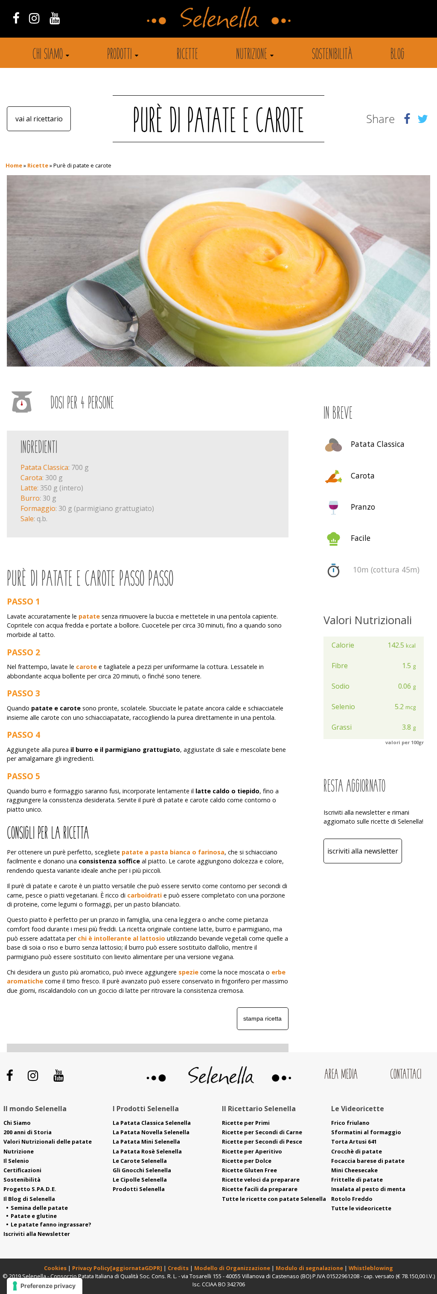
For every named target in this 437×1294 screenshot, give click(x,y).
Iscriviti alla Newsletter (362, 851)
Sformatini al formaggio (366, 1132)
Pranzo (363, 507)
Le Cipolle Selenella (140, 1179)
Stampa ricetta (262, 1018)
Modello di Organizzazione (232, 1268)
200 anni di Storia (27, 1132)
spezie (188, 972)
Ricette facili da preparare (259, 1189)
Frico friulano (350, 1123)
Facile (360, 538)
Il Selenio (16, 1161)
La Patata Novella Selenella (151, 1132)
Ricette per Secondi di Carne (262, 1132)
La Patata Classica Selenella (152, 1123)
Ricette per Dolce (246, 1161)
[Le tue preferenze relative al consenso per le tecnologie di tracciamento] (44, 1286)
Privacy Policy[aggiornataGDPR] (117, 1268)
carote (86, 667)
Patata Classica (44, 467)
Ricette (187, 55)
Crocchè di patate (356, 1151)
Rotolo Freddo (352, 1199)
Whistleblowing (371, 1268)
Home (14, 165)
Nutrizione (251, 55)
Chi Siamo (17, 1123)
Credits (179, 1268)
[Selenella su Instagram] (34, 17)
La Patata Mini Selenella (146, 1141)
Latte (28, 488)
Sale (27, 518)
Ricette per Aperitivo (252, 1151)
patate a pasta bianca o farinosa (173, 852)
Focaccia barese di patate (368, 1161)
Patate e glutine (34, 1216)
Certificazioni (22, 1170)
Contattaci (405, 1075)
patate (89, 616)
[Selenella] (218, 16)
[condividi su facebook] (407, 118)
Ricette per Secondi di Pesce (262, 1141)
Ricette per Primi (246, 1123)
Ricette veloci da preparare (261, 1179)
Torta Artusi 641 (354, 1141)
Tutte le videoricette (361, 1208)
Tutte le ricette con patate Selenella (274, 1199)
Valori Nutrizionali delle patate (47, 1141)
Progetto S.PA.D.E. (29, 1189)
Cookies (55, 1268)
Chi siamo (47, 55)
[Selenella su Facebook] (16, 17)
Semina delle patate (39, 1208)
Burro (30, 498)
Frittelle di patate (357, 1179)
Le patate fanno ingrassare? (51, 1224)
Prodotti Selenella (139, 1189)
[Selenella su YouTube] (55, 17)
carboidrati (144, 895)
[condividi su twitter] (422, 118)
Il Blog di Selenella (29, 1199)
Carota (31, 477)
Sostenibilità (332, 55)
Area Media (341, 1075)
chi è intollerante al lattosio (121, 938)
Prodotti (119, 55)
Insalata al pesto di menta (368, 1189)
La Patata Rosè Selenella (147, 1151)
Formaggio (37, 508)
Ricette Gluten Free (249, 1170)
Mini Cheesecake (354, 1170)
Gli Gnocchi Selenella (142, 1170)
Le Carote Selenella (140, 1161)
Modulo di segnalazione (310, 1268)
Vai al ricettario (39, 118)
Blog (397, 55)
